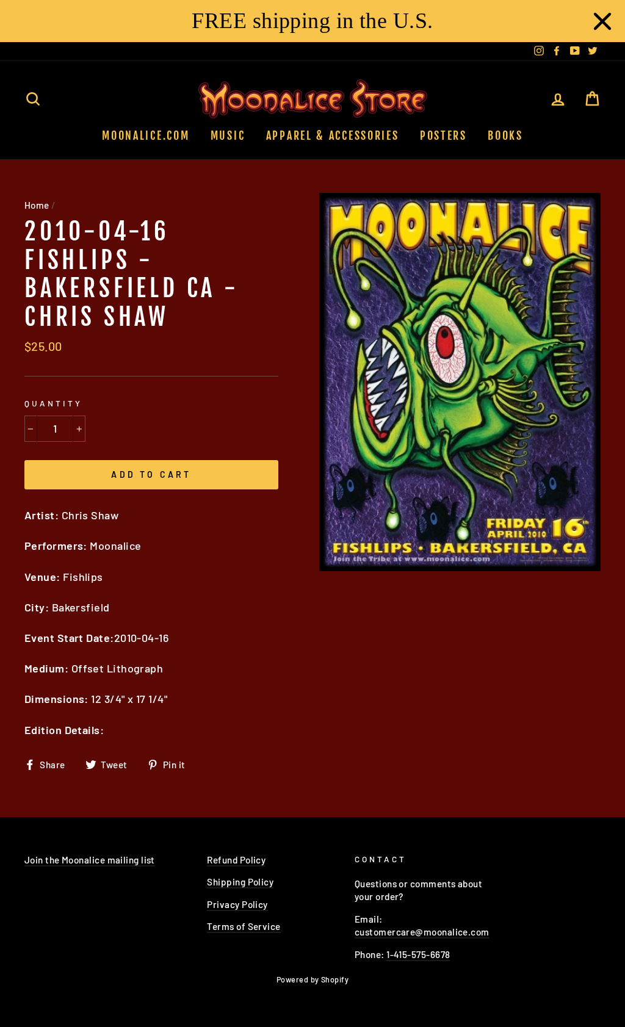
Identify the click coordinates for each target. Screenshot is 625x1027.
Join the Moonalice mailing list (89, 859)
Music (228, 135)
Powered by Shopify (312, 979)
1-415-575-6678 (418, 954)
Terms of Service (243, 926)
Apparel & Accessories (332, 135)
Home (36, 205)
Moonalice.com (145, 135)
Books (505, 135)
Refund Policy (236, 859)
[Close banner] (602, 21)
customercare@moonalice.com (422, 931)
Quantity (53, 403)
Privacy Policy (237, 904)
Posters (443, 135)
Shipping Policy (240, 881)
